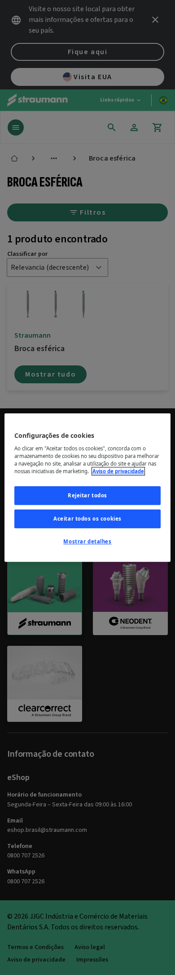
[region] (87, 487)
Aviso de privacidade (118, 471)
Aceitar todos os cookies (87, 518)
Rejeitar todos (87, 495)
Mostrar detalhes (87, 541)
